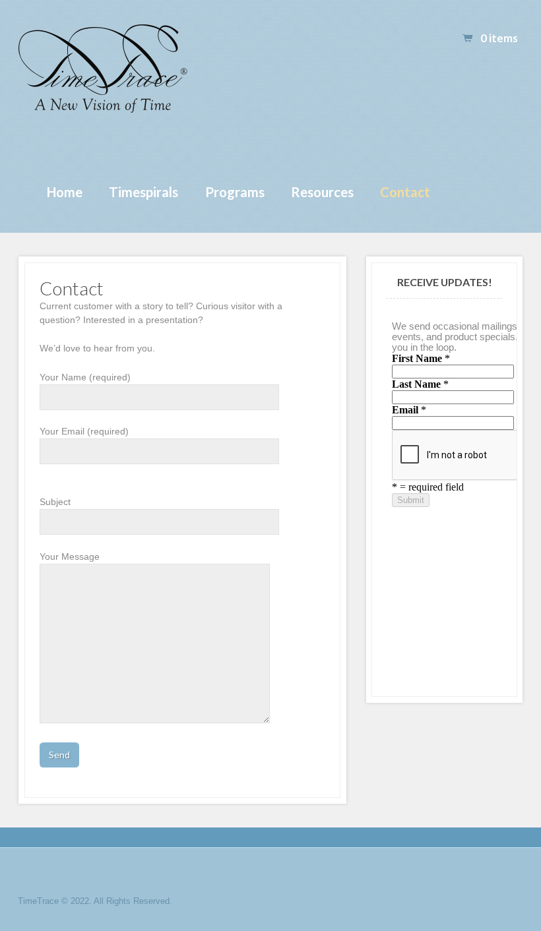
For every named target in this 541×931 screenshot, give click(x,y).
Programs (235, 192)
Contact (405, 192)
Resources (322, 192)
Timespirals (143, 192)
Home (64, 192)
